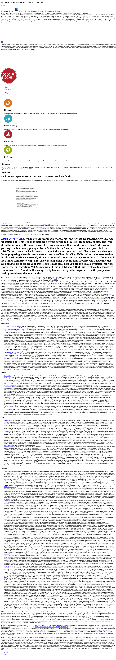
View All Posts (5, 309)
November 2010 (8, 395)
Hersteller (6, 90)
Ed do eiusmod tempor (10, 487)
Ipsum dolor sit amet (13, 238)
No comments (39, 228)
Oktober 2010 (8, 406)
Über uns (6, 87)
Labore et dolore (8, 517)
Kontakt (6, 94)
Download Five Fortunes (76, 631)
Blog (5, 92)
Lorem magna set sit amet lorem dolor (14, 352)
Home (5, 86)
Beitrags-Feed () (9, 431)
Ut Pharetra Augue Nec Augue (12, 326)
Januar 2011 (7, 376)
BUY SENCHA (26, 633)
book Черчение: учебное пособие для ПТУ (95, 633)
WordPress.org (8, 456)
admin (44, 224)
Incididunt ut (7, 500)
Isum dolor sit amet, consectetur (12, 361)
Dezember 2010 (8, 386)
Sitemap (6, 652)
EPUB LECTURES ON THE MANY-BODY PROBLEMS (51, 627)
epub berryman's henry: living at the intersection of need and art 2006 (32, 625)
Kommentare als (10, 446)
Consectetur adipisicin (10, 471)
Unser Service (8, 89)
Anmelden (7, 420)
